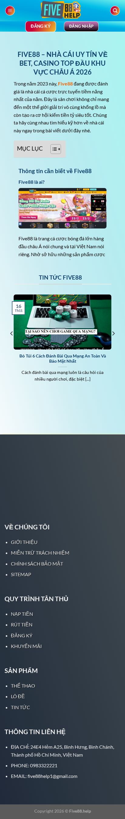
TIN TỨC (20, 707)
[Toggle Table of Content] (52, 149)
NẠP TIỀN (22, 614)
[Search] (115, 11)
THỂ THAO (23, 685)
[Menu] (10, 11)
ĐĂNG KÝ (21, 635)
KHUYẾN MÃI (26, 646)
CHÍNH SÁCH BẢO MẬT (37, 563)
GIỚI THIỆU (24, 542)
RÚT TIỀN (21, 624)
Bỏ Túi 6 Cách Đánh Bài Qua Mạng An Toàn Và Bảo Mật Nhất (62, 359)
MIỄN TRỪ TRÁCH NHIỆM (40, 553)
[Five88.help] (62, 10)
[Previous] (12, 345)
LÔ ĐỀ (18, 696)
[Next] (113, 345)
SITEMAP (21, 574)
